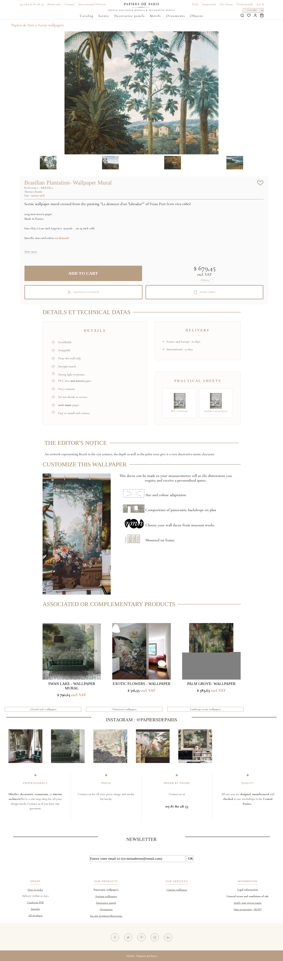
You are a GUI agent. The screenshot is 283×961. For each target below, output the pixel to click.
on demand (62, 238)
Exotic (38, 192)
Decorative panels (129, 16)
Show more (30, 251)
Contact (69, 4)
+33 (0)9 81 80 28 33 (31, 4)
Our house (226, 4)
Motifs (155, 16)
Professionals (245, 4)
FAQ (195, 4)
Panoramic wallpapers (106, 889)
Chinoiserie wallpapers (124, 709)
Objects (196, 16)
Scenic (103, 16)
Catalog (86, 16)
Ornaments (175, 16)
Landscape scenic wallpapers (205, 709)
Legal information (247, 889)
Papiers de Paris (22, 25)
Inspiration (209, 4)
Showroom (54, 4)
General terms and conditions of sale (248, 896)
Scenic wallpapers (51, 25)
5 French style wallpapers (43, 709)
